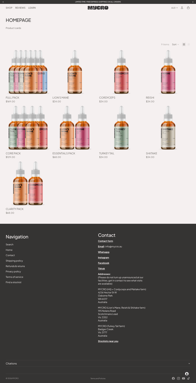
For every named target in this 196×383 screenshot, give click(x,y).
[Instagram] (178, 378)
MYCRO (15, 378)
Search (9, 244)
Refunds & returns (15, 266)
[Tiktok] (188, 378)
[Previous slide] (10, 72)
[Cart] (188, 8)
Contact (10, 255)
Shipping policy (14, 260)
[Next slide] (46, 72)
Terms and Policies (98, 378)
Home (9, 249)
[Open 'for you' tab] (186, 373)
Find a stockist (13, 282)
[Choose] (45, 90)
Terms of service (14, 276)
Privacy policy (13, 271)
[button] (175, 44)
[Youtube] (183, 378)
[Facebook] (173, 378)
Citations (11, 363)
